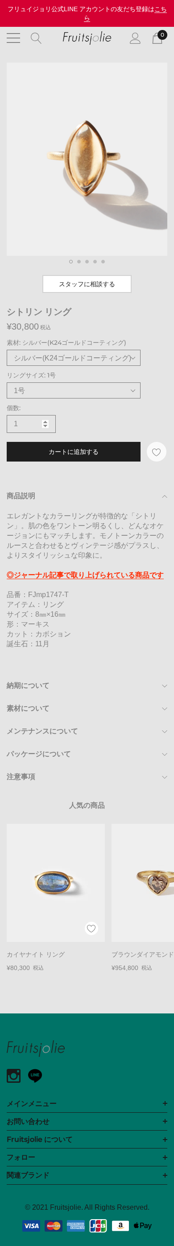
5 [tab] (103, 261)
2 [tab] (79, 261)
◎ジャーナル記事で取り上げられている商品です (85, 575)
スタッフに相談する (87, 284)
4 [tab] (95, 261)
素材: (66, 343)
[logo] (87, 38)
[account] (135, 38)
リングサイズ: (31, 375)
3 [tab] (87, 261)
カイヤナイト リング (36, 954)
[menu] (13, 38)
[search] (36, 38)
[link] (56, 883)
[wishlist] (91, 928)
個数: (14, 408)
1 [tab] (71, 261)
